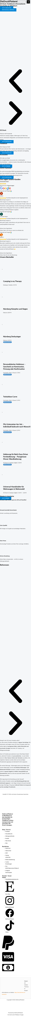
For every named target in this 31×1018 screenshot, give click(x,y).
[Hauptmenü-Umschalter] (28, 1)
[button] (15, 81)
